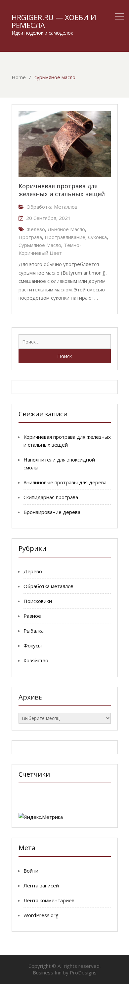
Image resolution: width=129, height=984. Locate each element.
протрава (30, 237)
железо (35, 229)
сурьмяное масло (40, 245)
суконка (97, 237)
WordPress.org (41, 915)
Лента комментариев (48, 900)
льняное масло (66, 229)
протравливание (65, 237)
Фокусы (32, 645)
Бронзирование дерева (51, 512)
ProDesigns (83, 972)
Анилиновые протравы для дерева (65, 482)
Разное (32, 615)
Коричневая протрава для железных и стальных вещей (62, 190)
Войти (30, 870)
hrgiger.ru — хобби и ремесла (54, 21)
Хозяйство (35, 660)
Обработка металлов (51, 206)
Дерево (32, 571)
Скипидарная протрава (50, 497)
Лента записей (41, 885)
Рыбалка (33, 630)
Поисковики (37, 601)
